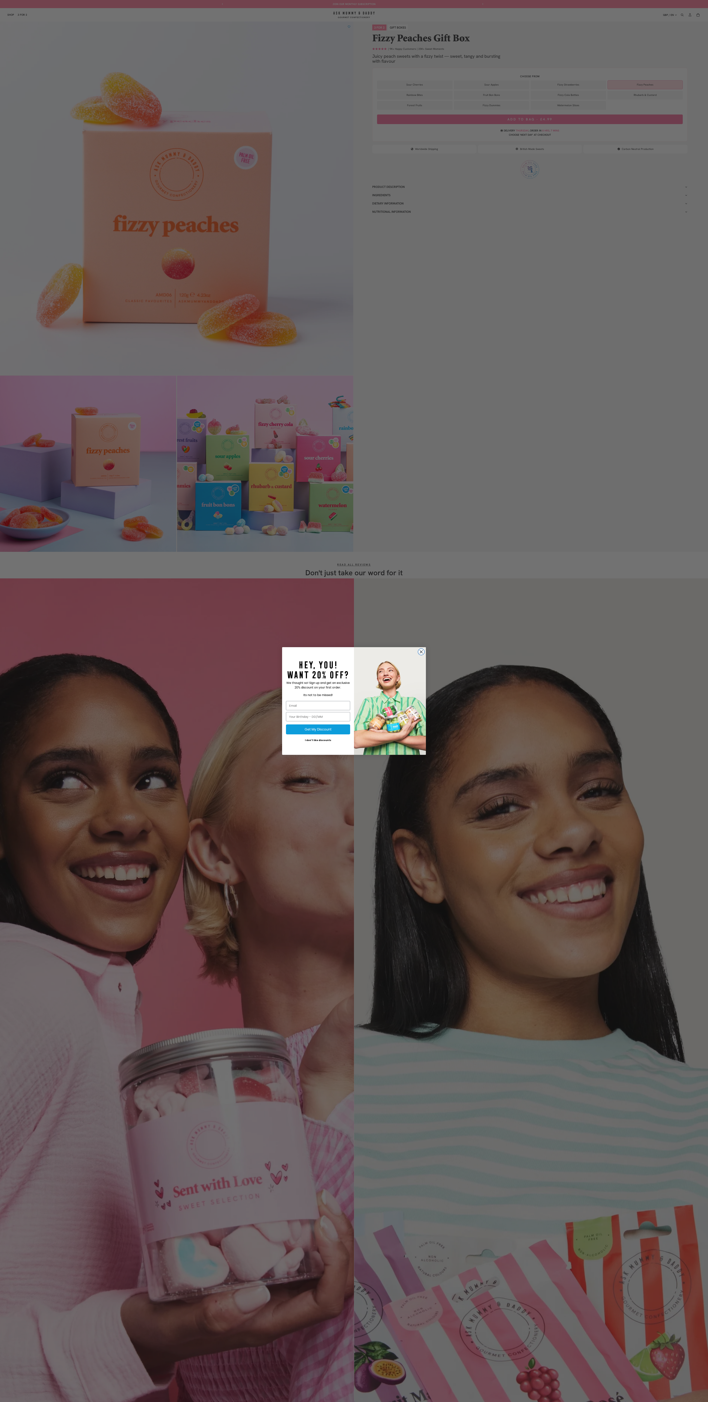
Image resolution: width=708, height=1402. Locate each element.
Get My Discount (318, 729)
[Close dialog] (421, 652)
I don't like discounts (318, 740)
